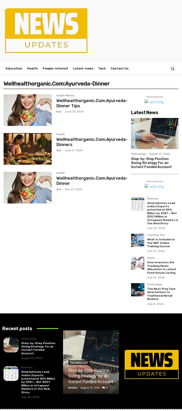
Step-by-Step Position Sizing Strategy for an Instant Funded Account (151, 163)
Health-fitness (65, 95)
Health (60, 134)
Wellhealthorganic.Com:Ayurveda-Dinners (92, 142)
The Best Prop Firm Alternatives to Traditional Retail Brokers (161, 294)
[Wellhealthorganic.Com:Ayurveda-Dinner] (28, 187)
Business (152, 198)
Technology (138, 154)
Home (151, 258)
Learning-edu (156, 235)
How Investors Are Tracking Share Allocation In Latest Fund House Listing (161, 267)
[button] (173, 68)
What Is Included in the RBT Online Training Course (161, 243)
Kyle (59, 111)
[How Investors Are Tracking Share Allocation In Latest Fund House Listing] (137, 263)
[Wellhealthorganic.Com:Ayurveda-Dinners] (28, 149)
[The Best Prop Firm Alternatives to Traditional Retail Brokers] (137, 289)
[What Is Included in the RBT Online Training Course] (137, 240)
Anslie (72, 387)
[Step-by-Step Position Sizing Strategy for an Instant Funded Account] (154, 133)
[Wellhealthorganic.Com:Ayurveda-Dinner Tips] (28, 110)
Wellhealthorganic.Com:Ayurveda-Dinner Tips (92, 103)
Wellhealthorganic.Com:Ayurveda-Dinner (92, 181)
